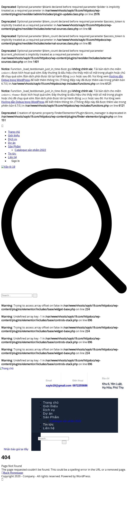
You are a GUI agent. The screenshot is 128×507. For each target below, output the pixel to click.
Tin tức (12, 153)
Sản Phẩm (14, 146)
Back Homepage (13, 472)
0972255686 (80, 385)
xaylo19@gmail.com (58, 385)
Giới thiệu (14, 135)
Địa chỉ (105, 378)
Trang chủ (14, 131)
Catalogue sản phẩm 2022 (30, 150)
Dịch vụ (12, 139)
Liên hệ (12, 157)
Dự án (12, 142)
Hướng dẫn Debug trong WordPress (22, 102)
